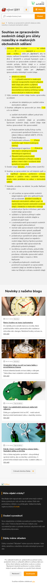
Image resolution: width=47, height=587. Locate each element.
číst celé (6, 334)
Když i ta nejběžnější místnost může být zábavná (20, 408)
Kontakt (16, 507)
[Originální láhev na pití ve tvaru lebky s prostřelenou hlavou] (23, 348)
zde (33, 581)
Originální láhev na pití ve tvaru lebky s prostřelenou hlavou (20, 366)
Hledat (40, 16)
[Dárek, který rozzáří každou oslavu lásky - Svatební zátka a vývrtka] (23, 432)
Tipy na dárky (18, 403)
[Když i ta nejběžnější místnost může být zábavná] (23, 390)
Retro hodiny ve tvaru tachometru (18, 323)
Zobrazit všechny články (21, 471)
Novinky (16, 319)
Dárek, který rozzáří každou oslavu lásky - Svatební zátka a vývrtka (21, 450)
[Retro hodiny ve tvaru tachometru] (23, 306)
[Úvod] (11, 10)
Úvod (3, 23)
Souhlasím (30, 573)
